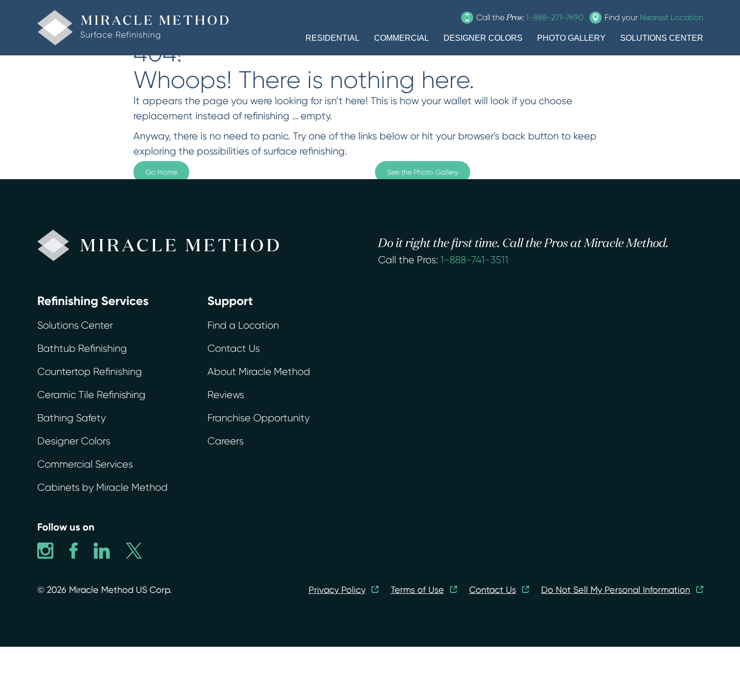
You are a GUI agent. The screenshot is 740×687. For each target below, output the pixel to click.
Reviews (225, 395)
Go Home (161, 172)
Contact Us (233, 348)
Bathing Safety (71, 418)
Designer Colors (73, 441)
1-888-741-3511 (474, 260)
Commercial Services (85, 464)
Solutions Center (75, 325)
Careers (225, 441)
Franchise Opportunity (258, 418)
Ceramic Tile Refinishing (91, 395)
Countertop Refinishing (89, 371)
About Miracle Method (258, 371)
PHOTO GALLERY (571, 38)
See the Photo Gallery (422, 172)
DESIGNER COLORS (483, 38)
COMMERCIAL (401, 38)
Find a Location (243, 325)
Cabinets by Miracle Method (102, 487)
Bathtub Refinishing (82, 348)
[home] (133, 27)
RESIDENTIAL (332, 38)
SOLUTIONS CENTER (661, 38)
